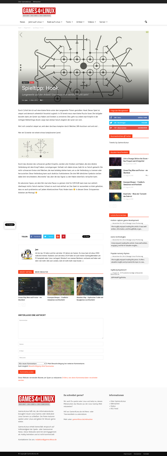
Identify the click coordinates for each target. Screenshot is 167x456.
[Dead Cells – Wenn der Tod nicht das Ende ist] (115, 197)
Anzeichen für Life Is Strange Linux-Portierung (128, 223)
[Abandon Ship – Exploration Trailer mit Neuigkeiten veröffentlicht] (90, 286)
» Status (112, 406)
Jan (26, 100)
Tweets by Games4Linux (119, 142)
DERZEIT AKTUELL (26, 272)
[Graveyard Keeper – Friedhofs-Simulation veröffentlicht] (60, 286)
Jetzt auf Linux (35, 22)
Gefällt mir (142, 117)
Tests (68, 22)
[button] (146, 22)
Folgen (144, 123)
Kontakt (146, 454)
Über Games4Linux (24, 2)
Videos (91, 22)
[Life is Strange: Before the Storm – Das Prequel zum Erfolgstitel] (115, 161)
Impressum (128, 454)
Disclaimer (137, 454)
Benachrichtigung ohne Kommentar (41, 366)
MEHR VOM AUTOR (41, 272)
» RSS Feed (113, 408)
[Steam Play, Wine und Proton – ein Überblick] (31, 286)
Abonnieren (142, 128)
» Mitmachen (114, 403)
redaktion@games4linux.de (46, 439)
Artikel (79, 22)
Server (103, 22)
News (22, 22)
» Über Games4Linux (117, 401)
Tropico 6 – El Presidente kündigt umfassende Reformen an (127, 273)
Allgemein (25, 82)
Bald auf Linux (53, 22)
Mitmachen (37, 2)
